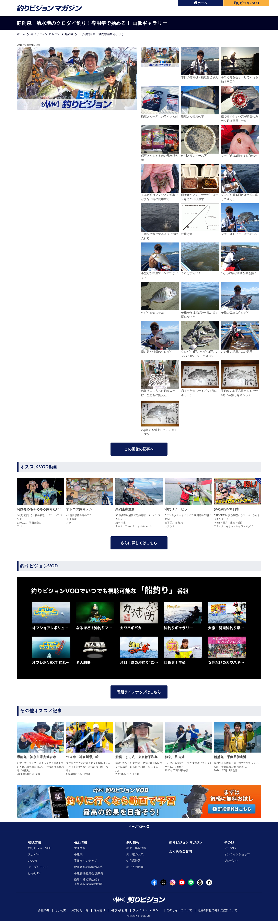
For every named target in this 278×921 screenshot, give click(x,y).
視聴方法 (34, 842)
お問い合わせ (118, 910)
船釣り (69, 34)
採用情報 (99, 910)
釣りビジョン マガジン (45, 34)
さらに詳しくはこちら (139, 543)
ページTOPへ (137, 826)
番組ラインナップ (85, 860)
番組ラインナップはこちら (139, 692)
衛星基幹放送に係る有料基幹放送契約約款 (88, 882)
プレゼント (231, 860)
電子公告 (60, 910)
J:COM (32, 860)
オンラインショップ (237, 854)
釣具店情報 (133, 860)
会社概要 (43, 910)
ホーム (202, 3)
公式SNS (230, 848)
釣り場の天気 (134, 854)
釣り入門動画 (134, 867)
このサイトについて (179, 910)
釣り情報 (132, 842)
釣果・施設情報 (136, 848)
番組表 (78, 854)
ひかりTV (34, 873)
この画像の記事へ (139, 449)
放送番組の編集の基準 (88, 867)
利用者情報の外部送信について (217, 910)
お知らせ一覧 (79, 910)
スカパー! (34, 854)
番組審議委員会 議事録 (88, 873)
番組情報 (80, 842)
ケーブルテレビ (38, 867)
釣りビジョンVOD (39, 848)
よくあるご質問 (180, 851)
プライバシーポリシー (147, 910)
